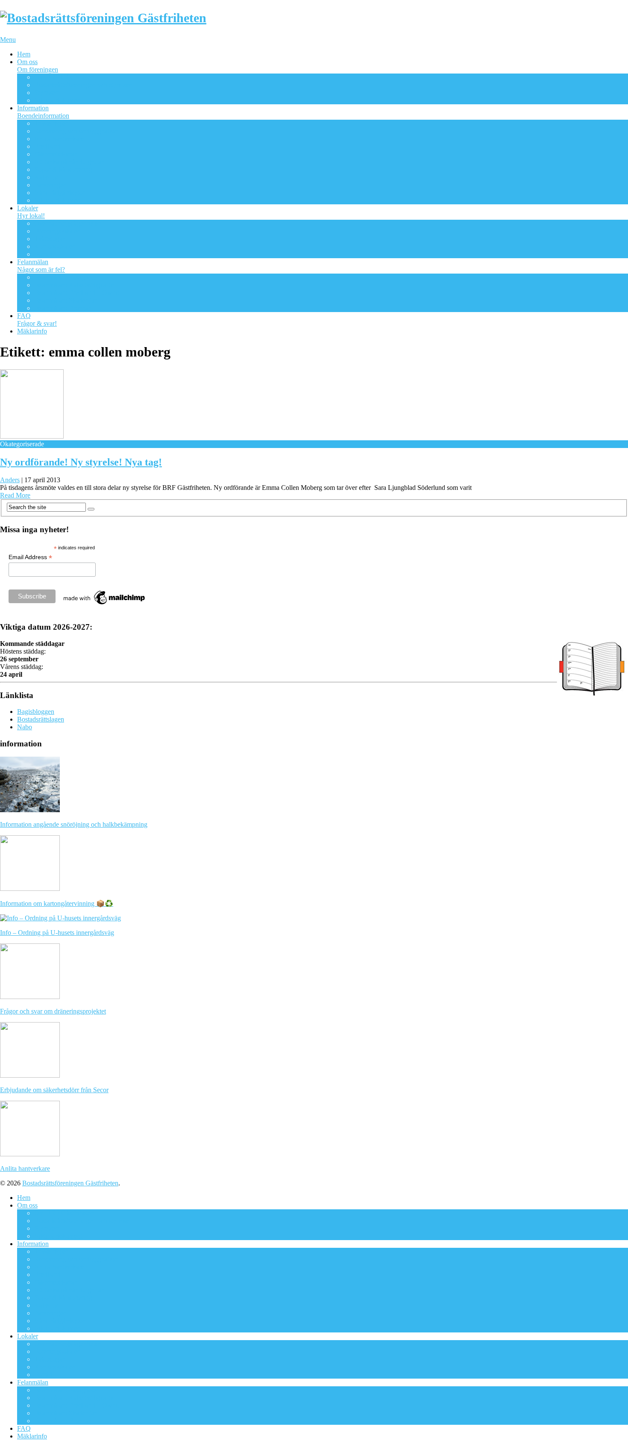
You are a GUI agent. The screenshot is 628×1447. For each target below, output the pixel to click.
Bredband (47, 146)
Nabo (24, 727)
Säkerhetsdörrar (55, 154)
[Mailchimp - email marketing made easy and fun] (105, 604)
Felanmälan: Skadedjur (65, 300)
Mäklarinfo (32, 331)
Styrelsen (46, 92)
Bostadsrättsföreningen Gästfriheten (70, 1183)
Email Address (30, 557)
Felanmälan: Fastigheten (67, 277)
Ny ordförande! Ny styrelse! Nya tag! (81, 462)
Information (43, 111)
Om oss (37, 65)
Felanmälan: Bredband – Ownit (76, 292)
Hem (23, 54)
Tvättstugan (50, 238)
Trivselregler (51, 123)
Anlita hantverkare (59, 138)
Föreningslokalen (57, 231)
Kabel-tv (46, 177)
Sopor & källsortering (63, 169)
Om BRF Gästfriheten (64, 77)
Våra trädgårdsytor (59, 192)
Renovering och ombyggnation (76, 131)
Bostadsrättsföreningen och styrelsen (83, 84)
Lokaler (31, 211)
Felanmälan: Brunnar (62, 308)
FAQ (37, 319)
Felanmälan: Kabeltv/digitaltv (74, 285)
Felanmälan (41, 265)
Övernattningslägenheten (67, 223)
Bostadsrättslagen (40, 719)
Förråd (43, 254)
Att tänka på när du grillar (68, 161)
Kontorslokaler (54, 246)
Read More (15, 495)
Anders (10, 479)
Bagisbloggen (35, 711)
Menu (8, 39)
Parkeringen (50, 185)
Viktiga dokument (58, 100)
